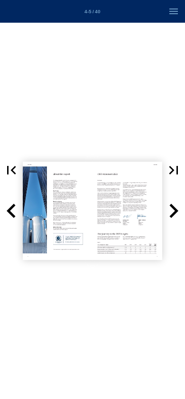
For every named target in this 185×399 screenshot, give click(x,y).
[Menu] (173, 11)
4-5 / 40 (92, 11)
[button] (11, 170)
